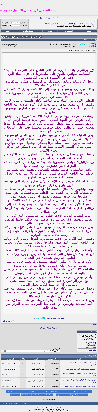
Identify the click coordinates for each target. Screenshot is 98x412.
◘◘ (81, 44)
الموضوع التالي (44, 328)
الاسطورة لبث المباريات (72, 395)
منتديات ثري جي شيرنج (82, 23)
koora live (32, 391)
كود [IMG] (93, 345)
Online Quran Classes (37, 395)
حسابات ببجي (61, 395)
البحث (7, 31)
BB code (92, 342)
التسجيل (88, 31)
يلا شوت (22, 391)
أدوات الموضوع (36, 37)
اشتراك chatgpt (54, 391)
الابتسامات (93, 344)
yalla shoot (10, 391)
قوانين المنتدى (92, 350)
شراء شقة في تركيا (43, 391)
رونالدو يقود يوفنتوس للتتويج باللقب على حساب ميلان (81, 369)
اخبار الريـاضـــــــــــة (64, 23)
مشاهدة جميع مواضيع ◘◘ (49, 318)
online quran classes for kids (14, 395)
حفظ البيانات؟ (6, 23)
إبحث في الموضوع (23, 37)
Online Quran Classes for (48, 395)
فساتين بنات (76, 391)
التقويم (50, 31)
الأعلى (3, 403)
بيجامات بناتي (87, 391)
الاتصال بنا (23, 403)
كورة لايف (65, 391)
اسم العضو (25, 22)
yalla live (83, 395)
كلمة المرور (24, 25)
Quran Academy (25, 395)
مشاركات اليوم (28, 31)
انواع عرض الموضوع (8, 37)
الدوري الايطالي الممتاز (47, 23)
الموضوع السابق (53, 328)
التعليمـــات (69, 31)
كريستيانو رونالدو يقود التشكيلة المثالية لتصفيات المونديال (80, 386)
